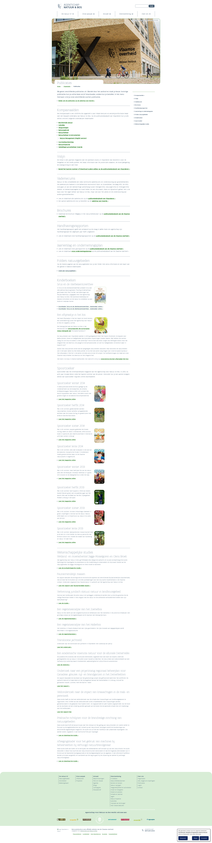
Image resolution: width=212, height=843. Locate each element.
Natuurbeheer (63, 133)
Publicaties (141, 783)
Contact (140, 787)
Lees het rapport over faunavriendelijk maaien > (74, 586)
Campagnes (97, 787)
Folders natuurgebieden (141, 114)
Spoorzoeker (138, 121)
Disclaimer (104, 834)
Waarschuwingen (98, 778)
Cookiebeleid (86, 834)
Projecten (79, 781)
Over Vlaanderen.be (96, 834)
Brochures (138, 105)
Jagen (112, 796)
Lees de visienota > (63, 665)
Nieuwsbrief (97, 790)
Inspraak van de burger (118, 803)
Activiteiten (62, 781)
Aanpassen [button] (183, 838)
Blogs (95, 785)
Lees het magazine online (67, 399)
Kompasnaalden (139, 95)
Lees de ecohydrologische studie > (70, 568)
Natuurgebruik (63, 130)
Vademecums (138, 102)
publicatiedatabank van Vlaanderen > (101, 198)
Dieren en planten (116, 792)
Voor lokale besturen (117, 805)
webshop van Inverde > (100, 201)
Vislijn (136, 98)
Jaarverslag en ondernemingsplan (144, 111)
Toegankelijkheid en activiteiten (121, 787)
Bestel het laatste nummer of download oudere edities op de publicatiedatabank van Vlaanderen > (94, 169)
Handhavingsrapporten (141, 108)
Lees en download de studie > (68, 735)
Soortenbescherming (66, 142)
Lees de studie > (63, 603)
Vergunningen (63, 128)
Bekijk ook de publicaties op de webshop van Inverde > (76, 101)
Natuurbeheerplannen (118, 781)
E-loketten (114, 778)
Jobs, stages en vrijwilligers (146, 781)
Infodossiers (80, 778)
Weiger (195, 838)
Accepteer (204, 838)
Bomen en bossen (116, 783)
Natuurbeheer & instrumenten (69, 135)
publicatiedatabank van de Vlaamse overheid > (113, 236)
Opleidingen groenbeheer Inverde (70, 147)
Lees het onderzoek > (64, 647)
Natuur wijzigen (116, 785)
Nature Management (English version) (73, 138)
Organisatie (67, 86)
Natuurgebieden (64, 778)
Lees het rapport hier (64, 712)
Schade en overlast (116, 794)
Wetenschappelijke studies (142, 124)
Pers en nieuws (98, 781)
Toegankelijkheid (113, 834)
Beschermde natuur (65, 123)
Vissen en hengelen (117, 790)
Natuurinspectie (64, 145)
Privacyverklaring (77, 834)
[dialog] (193, 835)
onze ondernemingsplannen (81, 251)
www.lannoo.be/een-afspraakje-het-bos (114, 359)
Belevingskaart (64, 783)
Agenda (95, 783)
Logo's (140, 785)
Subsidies (61, 125)
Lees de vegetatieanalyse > (67, 619)
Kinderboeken (138, 118)
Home (58, 86)
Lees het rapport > (63, 686)
